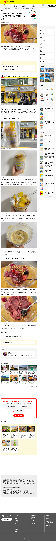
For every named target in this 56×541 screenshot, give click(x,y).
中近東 (43, 54)
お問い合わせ (48, 525)
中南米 (16, 520)
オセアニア (44, 40)
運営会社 (47, 515)
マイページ (33, 526)
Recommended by (32, 386)
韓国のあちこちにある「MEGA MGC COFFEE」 (11, 66)
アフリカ (44, 57)
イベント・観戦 (42, 96)
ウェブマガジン (14, 6)
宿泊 (52, 90)
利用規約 (47, 518)
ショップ (52, 100)
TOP (1, 8)
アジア (4, 8)
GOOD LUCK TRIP (34, 527)
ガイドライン (48, 519)
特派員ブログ (24, 6)
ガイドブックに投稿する (49, 522)
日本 (43, 61)
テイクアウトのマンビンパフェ (9, 68)
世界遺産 (47, 95)
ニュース (32, 520)
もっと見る (51, 196)
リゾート (44, 47)
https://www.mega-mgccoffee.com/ (13, 336)
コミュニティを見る (52, 5)
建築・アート (47, 90)
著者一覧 (32, 521)
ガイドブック (34, 6)
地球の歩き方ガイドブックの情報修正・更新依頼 (11, 487)
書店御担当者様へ (49, 521)
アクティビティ (42, 100)
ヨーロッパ (44, 30)
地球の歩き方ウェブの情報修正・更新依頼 (10, 486)
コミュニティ (43, 6)
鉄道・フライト (47, 100)
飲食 (42, 90)
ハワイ (16, 523)
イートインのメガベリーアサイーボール (10, 69)
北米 (43, 33)
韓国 (6, 8)
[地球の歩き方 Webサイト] (9, 1)
